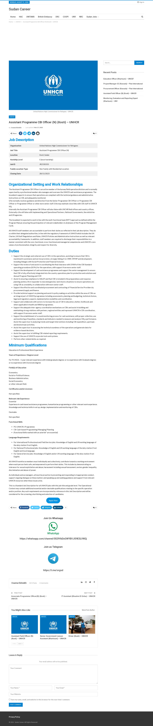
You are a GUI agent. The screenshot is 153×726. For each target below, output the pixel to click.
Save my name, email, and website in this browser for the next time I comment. (40, 700)
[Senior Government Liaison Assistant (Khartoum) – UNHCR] (53, 624)
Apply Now (53, 500)
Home (13, 17)
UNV (74, 17)
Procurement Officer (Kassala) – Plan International (123, 89)
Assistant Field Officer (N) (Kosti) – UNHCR (119, 93)
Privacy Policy (14, 717)
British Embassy (45, 17)
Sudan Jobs (92, 17)
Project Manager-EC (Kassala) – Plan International (123, 84)
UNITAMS (30, 17)
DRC (57, 17)
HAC (21, 17)
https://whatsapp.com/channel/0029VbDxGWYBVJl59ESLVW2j (53, 538)
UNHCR (12, 117)
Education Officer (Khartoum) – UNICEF (118, 79)
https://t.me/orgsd (53, 570)
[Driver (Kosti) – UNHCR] (82, 624)
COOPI (65, 17)
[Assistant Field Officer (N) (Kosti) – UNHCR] (24, 624)
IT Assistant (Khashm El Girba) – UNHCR (78, 596)
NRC (81, 17)
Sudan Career (19, 9)
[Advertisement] (76, 41)
